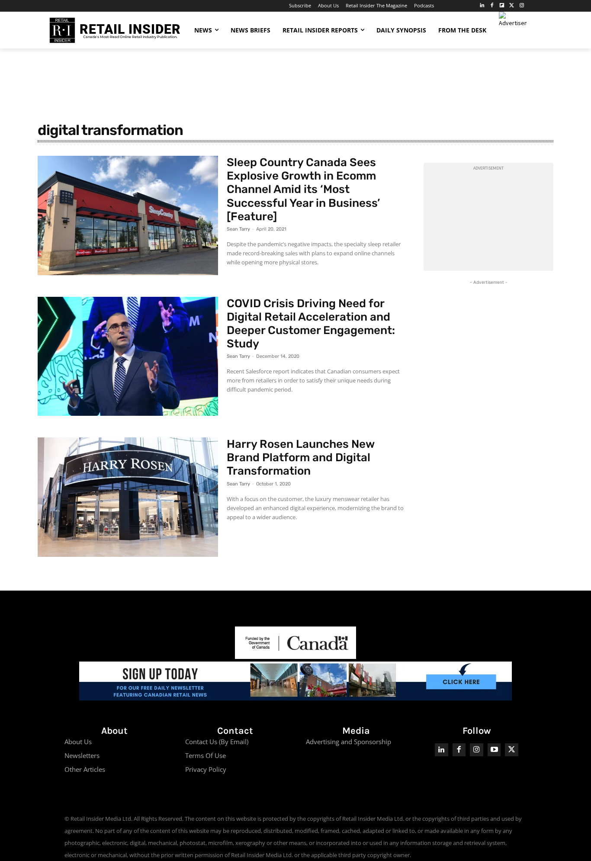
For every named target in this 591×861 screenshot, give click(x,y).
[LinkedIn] (482, 6)
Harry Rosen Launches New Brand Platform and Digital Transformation (301, 457)
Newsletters (82, 755)
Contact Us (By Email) (216, 741)
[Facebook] (492, 6)
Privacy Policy (205, 769)
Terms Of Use (205, 755)
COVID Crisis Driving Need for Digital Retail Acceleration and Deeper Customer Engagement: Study (311, 324)
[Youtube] (494, 750)
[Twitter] (512, 6)
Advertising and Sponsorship (348, 741)
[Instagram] (522, 6)
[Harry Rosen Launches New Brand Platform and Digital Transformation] (128, 497)
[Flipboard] (502, 6)
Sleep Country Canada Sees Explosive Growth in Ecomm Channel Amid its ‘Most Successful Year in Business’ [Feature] (303, 189)
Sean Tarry (238, 229)
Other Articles (84, 769)
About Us (78, 741)
